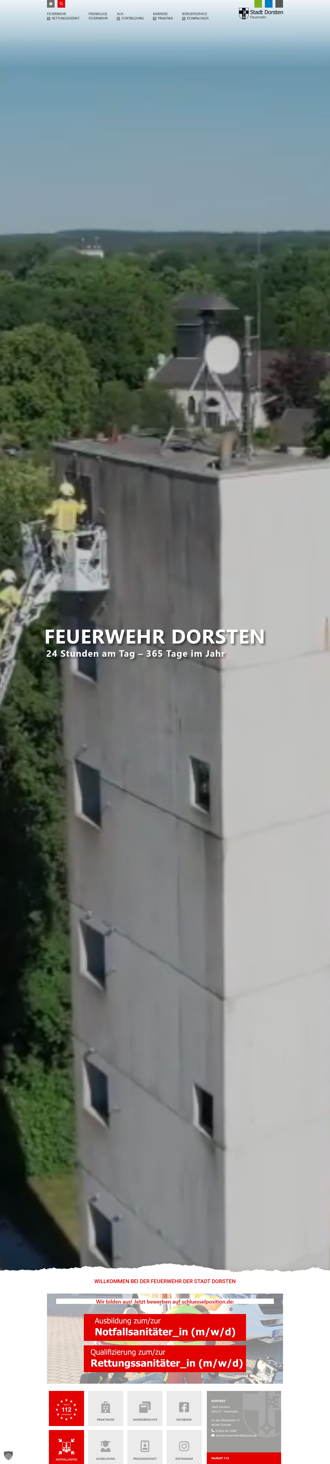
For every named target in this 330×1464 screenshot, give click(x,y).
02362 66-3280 (226, 1431)
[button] (51, 4)
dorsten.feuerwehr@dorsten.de (236, 1435)
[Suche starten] (61, 4)
